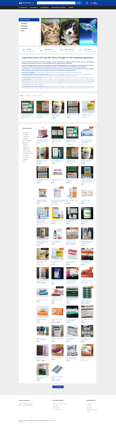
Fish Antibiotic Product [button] (58, 7)
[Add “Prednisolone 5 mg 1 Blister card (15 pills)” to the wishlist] (44, 112)
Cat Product (25, 132)
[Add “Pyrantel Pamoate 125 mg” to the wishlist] (44, 278)
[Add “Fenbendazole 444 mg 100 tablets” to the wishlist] (73, 177)
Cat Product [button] (34, 7)
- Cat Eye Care (25, 136)
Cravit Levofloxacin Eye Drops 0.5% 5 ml (56, 241)
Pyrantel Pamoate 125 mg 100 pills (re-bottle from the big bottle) (42, 242)
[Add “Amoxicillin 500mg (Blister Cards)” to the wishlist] (59, 374)
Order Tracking (55, 407)
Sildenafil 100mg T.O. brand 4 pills (71, 339)
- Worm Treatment (26, 151)
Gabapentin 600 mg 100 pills (86, 358)
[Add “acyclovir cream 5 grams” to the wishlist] (44, 297)
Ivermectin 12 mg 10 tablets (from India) (70, 241)
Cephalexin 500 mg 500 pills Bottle (42, 161)
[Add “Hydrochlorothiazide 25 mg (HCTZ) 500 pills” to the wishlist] (73, 278)
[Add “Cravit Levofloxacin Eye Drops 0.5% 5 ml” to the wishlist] (59, 238)
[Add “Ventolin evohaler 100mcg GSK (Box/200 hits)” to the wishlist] (59, 157)
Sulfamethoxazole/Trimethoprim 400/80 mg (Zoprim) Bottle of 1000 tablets (58, 201)
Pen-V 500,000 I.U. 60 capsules (71, 300)
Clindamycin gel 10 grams (87, 280)
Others (71, 7)
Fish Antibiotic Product (27, 153)
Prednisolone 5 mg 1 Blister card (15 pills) (42, 115)
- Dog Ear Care (25, 147)
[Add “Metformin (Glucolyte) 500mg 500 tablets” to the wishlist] (73, 316)
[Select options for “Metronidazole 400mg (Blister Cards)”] (38, 355)
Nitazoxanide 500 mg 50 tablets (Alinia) (42, 377)
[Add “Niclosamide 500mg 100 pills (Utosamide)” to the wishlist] (88, 258)
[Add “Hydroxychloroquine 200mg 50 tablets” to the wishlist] (88, 335)
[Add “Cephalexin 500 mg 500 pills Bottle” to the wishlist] (44, 157)
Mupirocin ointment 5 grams (42, 320)
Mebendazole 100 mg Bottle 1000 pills (56, 115)
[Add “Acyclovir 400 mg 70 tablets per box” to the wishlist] (73, 258)
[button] (22, 112)
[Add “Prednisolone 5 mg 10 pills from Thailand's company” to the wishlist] (44, 137)
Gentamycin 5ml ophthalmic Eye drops (42, 339)
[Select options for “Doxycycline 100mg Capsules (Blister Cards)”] (82, 297)
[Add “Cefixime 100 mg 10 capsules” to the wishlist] (88, 197)
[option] (27, 110)
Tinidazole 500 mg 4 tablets (87, 115)
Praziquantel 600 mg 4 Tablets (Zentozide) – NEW (27, 115)
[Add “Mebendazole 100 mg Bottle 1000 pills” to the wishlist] (59, 112)
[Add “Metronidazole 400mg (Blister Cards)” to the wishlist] (44, 355)
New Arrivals (28, 95)
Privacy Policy (55, 405)
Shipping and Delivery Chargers (59, 404)
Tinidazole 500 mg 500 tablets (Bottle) (42, 262)
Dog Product (25, 142)
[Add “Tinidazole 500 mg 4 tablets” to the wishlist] (90, 112)
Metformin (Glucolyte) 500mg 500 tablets (71, 320)
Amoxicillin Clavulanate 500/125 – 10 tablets (71, 358)
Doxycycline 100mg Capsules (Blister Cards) (86, 300)
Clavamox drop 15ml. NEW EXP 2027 (57, 221)
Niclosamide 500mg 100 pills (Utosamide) (86, 262)
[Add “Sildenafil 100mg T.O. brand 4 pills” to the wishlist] (73, 335)
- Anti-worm (25, 157)
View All (39, 95)
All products (23, 7)
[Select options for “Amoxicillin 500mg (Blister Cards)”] (52, 374)
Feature (21, 95)
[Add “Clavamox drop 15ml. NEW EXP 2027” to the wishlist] (59, 218)
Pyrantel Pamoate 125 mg (42, 280)
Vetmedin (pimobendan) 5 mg (72, 201)
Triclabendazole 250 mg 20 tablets (73, 115)
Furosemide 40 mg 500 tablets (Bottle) (86, 221)
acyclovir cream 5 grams (42, 299)
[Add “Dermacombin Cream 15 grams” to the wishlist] (59, 297)
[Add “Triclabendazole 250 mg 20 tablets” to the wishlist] (74, 112)
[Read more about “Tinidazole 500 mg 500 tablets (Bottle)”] (38, 258)
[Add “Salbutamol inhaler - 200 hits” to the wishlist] (59, 335)
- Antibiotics (25, 134)
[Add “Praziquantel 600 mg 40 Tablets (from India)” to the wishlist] (59, 137)
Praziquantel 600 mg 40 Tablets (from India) (57, 140)
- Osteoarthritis (26, 149)
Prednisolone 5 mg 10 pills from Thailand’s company (43, 140)
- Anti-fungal (25, 155)
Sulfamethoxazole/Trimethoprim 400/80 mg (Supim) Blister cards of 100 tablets (88, 181)
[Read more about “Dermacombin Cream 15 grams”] (52, 297)
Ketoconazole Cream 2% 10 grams (57, 180)
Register (95, 3)
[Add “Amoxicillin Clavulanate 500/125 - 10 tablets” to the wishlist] (73, 355)
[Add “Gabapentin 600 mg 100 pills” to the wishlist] (88, 355)
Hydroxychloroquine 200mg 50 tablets (85, 339)
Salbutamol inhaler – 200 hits (57, 339)
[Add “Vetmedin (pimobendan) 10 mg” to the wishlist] (59, 316)
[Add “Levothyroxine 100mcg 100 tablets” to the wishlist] (88, 316)
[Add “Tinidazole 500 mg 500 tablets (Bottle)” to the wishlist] (44, 258)
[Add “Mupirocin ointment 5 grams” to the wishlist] (44, 316)
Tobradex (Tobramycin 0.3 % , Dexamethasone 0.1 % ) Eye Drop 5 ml (87, 242)
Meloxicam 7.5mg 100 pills (57, 357)
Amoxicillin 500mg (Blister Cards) (57, 377)
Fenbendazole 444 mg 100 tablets (71, 180)
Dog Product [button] (44, 7)
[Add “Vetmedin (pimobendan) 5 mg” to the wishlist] (73, 197)
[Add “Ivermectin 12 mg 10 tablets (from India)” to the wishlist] (73, 238)
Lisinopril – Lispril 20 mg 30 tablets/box (72, 221)
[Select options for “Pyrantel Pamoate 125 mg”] (38, 278)
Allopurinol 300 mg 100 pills (56, 281)
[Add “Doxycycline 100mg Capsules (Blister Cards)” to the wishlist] (88, 297)
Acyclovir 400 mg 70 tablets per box (71, 262)
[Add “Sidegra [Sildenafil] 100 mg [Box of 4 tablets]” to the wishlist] (44, 197)
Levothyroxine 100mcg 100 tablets (87, 320)
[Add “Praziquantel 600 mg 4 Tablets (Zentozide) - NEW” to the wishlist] (28, 112)
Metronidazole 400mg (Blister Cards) (42, 358)
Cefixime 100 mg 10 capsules (85, 201)
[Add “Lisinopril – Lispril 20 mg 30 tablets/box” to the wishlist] (73, 218)
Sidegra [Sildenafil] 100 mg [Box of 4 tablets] (42, 201)
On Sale (34, 95)
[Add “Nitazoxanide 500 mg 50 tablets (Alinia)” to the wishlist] (44, 374)
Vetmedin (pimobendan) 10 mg (57, 320)
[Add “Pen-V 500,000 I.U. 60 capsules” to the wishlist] (73, 297)
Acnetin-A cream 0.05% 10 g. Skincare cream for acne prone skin (86, 141)
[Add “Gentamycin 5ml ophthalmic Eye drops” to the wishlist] (44, 335)
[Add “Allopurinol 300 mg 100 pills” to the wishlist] (59, 278)
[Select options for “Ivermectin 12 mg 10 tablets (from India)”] (67, 238)
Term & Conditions (56, 409)
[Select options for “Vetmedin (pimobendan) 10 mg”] (52, 316)
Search (78, 2)
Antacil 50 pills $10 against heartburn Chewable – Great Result (42, 222)
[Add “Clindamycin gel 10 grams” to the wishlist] (88, 278)
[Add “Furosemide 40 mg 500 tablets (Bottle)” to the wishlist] (88, 218)
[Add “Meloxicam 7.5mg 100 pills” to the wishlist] (59, 355)
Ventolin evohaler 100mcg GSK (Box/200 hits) (57, 161)
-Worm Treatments (26, 140)
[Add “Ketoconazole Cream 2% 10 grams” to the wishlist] (59, 177)
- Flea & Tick (25, 138)
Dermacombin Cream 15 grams (56, 300)
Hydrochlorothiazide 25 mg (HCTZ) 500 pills (71, 281)
